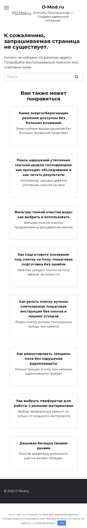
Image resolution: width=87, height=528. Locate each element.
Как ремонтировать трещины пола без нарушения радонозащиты (43, 358)
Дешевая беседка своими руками (43, 445)
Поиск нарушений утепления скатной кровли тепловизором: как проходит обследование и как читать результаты (43, 167)
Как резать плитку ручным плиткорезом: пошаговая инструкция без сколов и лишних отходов (43, 309)
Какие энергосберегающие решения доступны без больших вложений (43, 118)
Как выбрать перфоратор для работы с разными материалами (43, 403)
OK (62, 523)
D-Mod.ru (53, 7)
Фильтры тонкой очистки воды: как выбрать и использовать (43, 214)
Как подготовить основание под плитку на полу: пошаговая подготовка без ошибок (44, 259)
